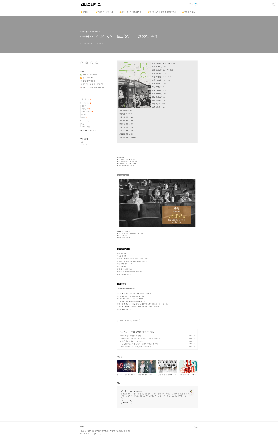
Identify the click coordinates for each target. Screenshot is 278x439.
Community (84, 121)
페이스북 (82, 63)
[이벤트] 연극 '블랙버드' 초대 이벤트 (131, 341)
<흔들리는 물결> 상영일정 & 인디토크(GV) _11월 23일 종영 (139, 338)
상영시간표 (84, 109)
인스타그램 (87, 63)
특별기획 (84, 114)
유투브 (97, 63)
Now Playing (124, 332)
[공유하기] (125, 320)
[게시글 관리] (128, 320)
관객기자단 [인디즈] (87, 127)
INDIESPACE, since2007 (88, 130)
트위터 (92, 63)
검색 (191, 4)
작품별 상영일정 (136, 332)
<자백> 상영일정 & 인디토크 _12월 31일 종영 (134, 346)
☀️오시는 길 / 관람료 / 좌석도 (130, 12)
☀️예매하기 (84, 12)
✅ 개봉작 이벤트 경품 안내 (88, 75)
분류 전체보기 (85, 99)
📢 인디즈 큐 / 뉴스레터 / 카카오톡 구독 (92, 87)
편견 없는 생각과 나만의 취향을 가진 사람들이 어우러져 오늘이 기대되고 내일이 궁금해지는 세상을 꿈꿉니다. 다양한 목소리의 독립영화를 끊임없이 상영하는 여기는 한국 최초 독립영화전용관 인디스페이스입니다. (154, 396)
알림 (82, 124)
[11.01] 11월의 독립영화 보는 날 (130, 336)
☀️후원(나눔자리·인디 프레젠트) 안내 (162, 12)
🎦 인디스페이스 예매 (86, 78)
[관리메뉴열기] (274, 3)
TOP (196, 427)
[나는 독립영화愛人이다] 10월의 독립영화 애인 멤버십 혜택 (139, 344)
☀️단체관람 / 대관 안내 (104, 12)
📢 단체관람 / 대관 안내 (87, 81)
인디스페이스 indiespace (131, 390)
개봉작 (83, 117)
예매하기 (84, 106)
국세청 (82, 426)
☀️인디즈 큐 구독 (188, 12)
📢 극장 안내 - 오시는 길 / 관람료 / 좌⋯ (92, 84)
